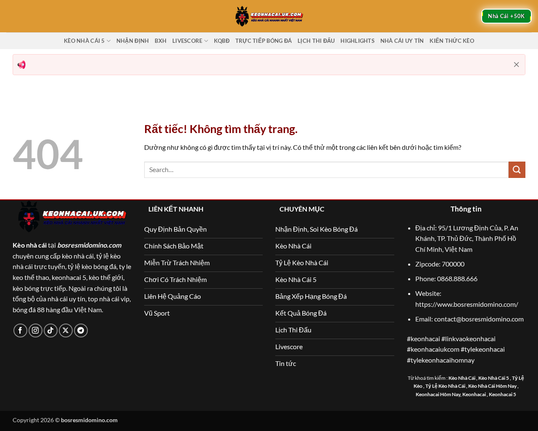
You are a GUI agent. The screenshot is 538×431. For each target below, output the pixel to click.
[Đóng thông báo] (516, 65)
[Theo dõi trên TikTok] (51, 330)
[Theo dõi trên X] (66, 330)
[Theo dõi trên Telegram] (81, 330)
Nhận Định (132, 40)
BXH (160, 40)
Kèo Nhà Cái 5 (84, 40)
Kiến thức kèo (452, 40)
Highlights (357, 40)
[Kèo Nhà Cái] (269, 15)
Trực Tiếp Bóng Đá (263, 40)
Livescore (187, 40)
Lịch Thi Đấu (316, 40)
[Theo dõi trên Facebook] (20, 330)
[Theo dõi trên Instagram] (35, 330)
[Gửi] (517, 170)
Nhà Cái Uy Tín (402, 40)
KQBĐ (221, 40)
